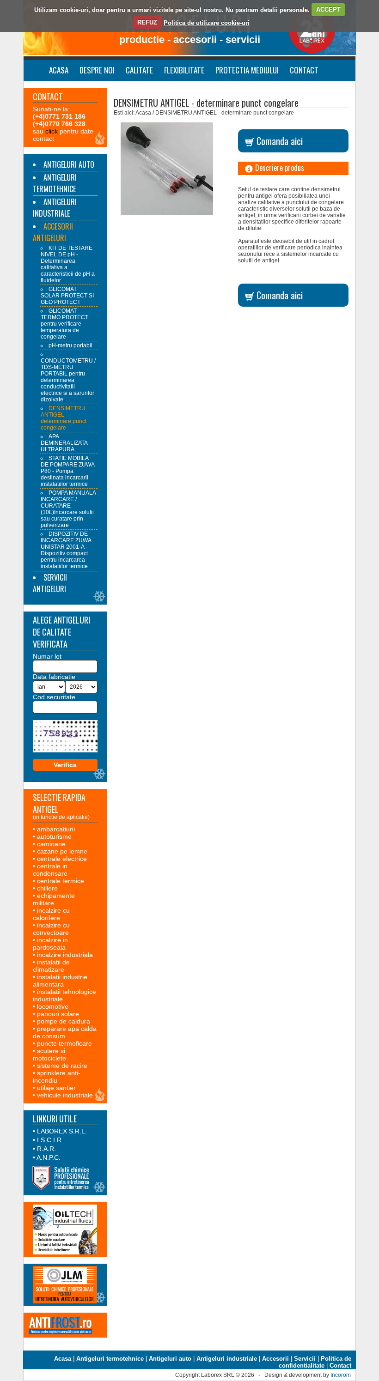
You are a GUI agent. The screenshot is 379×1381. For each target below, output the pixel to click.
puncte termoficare (64, 1043)
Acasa (62, 1358)
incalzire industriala (65, 954)
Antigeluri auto (170, 1358)
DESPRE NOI (97, 70)
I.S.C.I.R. (50, 1140)
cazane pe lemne (62, 851)
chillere (47, 888)
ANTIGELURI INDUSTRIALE (55, 207)
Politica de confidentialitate (315, 1362)
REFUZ (147, 22)
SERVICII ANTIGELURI (50, 583)
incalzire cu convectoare (51, 928)
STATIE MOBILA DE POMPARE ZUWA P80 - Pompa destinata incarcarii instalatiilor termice (67, 471)
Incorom (340, 1375)
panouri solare (58, 1014)
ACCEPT (328, 9)
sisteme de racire (62, 1065)
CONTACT (304, 70)
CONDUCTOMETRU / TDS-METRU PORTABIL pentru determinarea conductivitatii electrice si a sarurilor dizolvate (68, 380)
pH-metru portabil (70, 345)
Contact (340, 1365)
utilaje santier (56, 1087)
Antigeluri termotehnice (110, 1358)
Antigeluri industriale (226, 1358)
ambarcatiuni (56, 829)
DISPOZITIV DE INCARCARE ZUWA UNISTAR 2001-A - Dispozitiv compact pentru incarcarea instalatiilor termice (66, 550)
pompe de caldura (63, 1021)
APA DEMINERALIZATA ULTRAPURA (64, 443)
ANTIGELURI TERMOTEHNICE (55, 183)
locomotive (52, 1006)
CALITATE (139, 70)
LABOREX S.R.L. (62, 1131)
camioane (51, 844)
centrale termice (60, 880)
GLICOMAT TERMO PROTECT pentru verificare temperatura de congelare (64, 324)
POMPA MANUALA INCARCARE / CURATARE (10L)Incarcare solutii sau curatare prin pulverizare (68, 509)
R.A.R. (46, 1148)
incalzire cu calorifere (51, 914)
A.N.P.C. (49, 1157)
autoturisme (54, 836)
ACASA (58, 70)
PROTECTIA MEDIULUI (247, 70)
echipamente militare (54, 899)
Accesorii (275, 1358)
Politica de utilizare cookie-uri (207, 22)
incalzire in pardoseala (50, 943)
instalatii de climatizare (51, 965)
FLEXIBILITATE (184, 70)
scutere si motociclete (49, 1054)
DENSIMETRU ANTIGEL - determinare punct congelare (63, 418)
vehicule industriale (65, 1095)
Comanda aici (278, 141)
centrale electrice (62, 858)
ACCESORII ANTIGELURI (53, 232)
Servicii (305, 1358)
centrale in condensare (50, 869)
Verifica (65, 765)
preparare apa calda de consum (65, 1032)
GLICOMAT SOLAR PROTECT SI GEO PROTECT (67, 295)
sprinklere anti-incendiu (56, 1076)
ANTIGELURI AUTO (68, 164)
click (51, 131)
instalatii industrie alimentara (60, 980)
